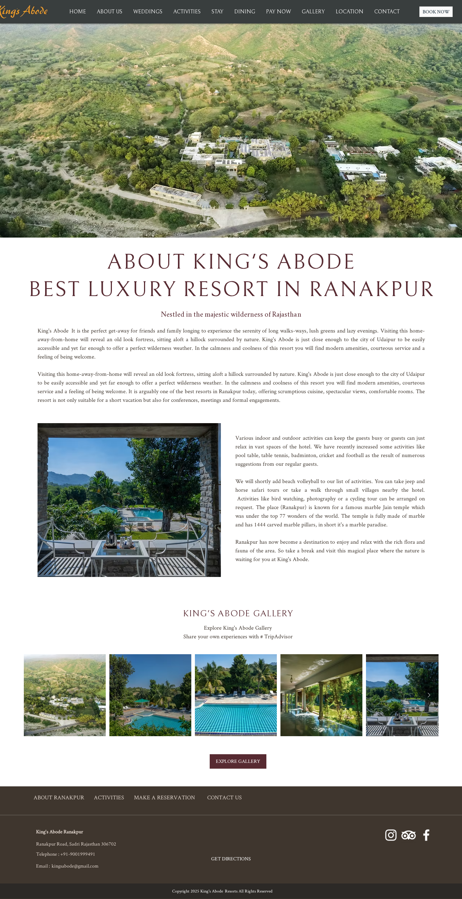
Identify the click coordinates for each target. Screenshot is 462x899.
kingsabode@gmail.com (75, 866)
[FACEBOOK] (426, 835)
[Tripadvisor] (408, 835)
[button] (313, 11)
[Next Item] (428, 695)
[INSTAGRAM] (390, 835)
